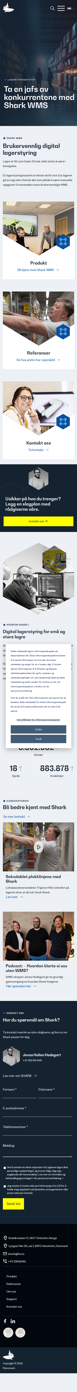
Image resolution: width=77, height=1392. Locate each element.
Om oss (11, 1291)
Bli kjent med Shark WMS (36, 269)
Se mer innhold (14, 816)
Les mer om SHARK (17, 1075)
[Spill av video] (38, 870)
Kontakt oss (14, 1306)
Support (11, 1299)
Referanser (13, 1284)
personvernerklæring (49, 1178)
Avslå (39, 738)
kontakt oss (36, 521)
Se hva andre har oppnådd (36, 359)
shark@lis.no (16, 1254)
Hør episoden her (19, 986)
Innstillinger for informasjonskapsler (38, 719)
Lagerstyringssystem (21, 79)
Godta (38, 729)
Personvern (9, 1368)
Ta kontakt (36, 449)
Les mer (12, 896)
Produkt (11, 1276)
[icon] (5, 1321)
